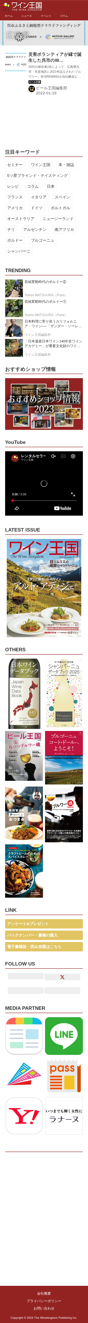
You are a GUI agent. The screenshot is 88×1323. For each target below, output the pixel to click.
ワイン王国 (40, 165)
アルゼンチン (34, 229)
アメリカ (15, 208)
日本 (51, 186)
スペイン (62, 197)
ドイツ (37, 208)
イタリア (38, 197)
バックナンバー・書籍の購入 (32, 935)
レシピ (13, 186)
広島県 (17, 35)
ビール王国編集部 (51, 88)
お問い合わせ (44, 1308)
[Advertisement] (36, 121)
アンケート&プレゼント (28, 924)
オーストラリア (20, 219)
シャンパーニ (18, 251)
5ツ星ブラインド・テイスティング (37, 175)
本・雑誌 (66, 165)
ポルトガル (60, 208)
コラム (33, 186)
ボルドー (15, 240)
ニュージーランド (58, 219)
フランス (15, 197)
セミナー (15, 165)
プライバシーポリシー (44, 1301)
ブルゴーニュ (42, 240)
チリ (11, 229)
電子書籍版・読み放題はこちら (34, 946)
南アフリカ (64, 229)
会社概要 (44, 1293)
